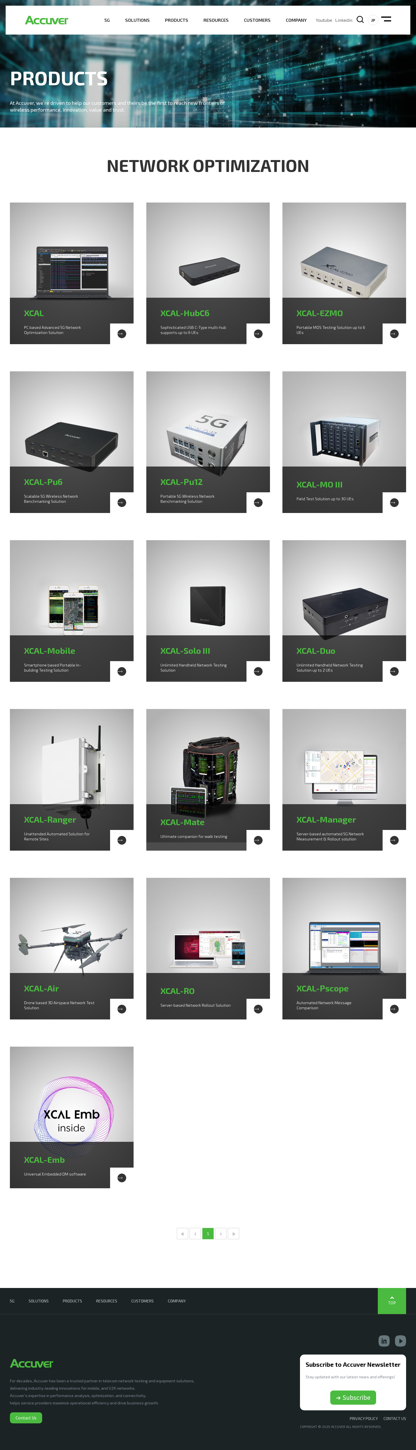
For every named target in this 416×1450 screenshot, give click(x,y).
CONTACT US (394, 1418)
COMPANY (296, 20)
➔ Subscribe (353, 1397)
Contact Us (26, 1418)
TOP (392, 1303)
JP (373, 20)
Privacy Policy (364, 1418)
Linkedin (343, 20)
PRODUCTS (176, 20)
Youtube (324, 20)
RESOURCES (216, 20)
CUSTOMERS (257, 20)
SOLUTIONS (137, 20)
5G (107, 20)
